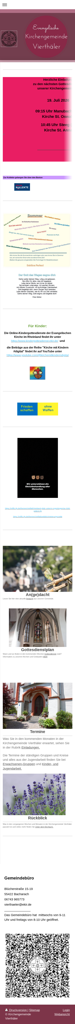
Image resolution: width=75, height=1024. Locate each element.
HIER (45, 657)
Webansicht (62, 1014)
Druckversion (18, 1010)
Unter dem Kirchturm (44, 827)
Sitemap (34, 1010)
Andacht (29, 599)
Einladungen (30, 747)
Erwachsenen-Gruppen (19, 764)
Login (66, 1010)
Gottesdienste (50, 654)
